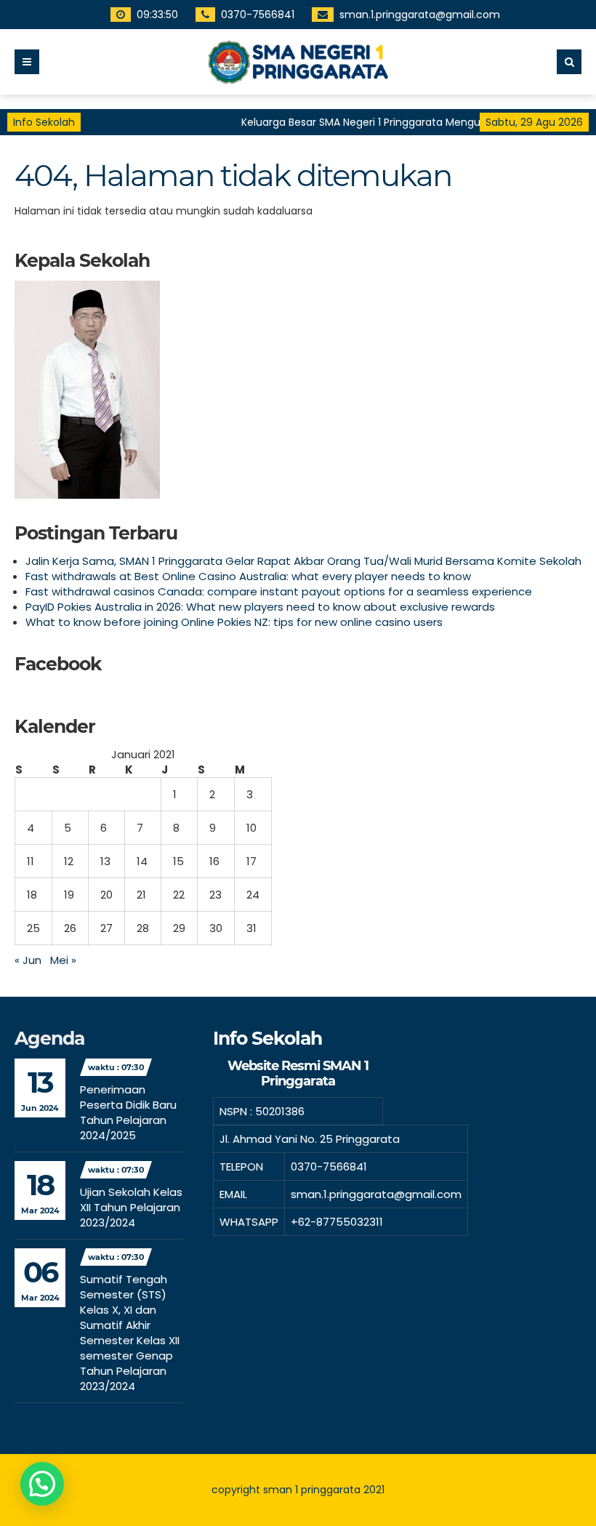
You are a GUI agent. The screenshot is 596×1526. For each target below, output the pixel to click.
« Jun (28, 960)
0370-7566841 (257, 14)
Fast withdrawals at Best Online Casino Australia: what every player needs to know (248, 576)
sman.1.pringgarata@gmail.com (419, 14)
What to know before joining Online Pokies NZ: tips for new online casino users (234, 622)
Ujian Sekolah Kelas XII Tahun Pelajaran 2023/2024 (131, 1207)
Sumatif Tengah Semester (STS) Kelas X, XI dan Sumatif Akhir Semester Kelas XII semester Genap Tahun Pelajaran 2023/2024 (130, 1333)
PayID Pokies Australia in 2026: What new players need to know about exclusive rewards (260, 606)
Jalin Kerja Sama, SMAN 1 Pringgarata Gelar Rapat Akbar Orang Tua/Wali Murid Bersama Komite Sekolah (303, 561)
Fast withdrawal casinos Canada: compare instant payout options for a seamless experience (278, 591)
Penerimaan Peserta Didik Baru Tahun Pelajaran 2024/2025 (128, 1112)
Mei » (63, 960)
